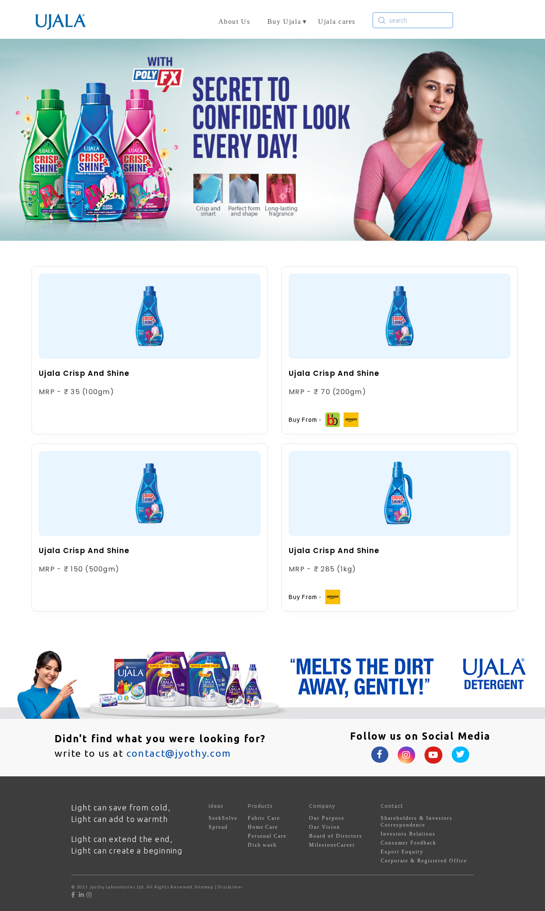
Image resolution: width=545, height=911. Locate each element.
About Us (234, 21)
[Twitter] (78, 894)
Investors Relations (408, 834)
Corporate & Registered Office (424, 861)
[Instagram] (89, 894)
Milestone (323, 845)
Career (346, 845)
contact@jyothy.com (178, 753)
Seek (215, 818)
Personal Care (267, 836)
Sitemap (204, 887)
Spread (218, 827)
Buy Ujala (284, 21)
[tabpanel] (272, 140)
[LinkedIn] (82, 894)
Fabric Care (264, 818)
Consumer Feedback (408, 843)
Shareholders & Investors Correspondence (417, 821)
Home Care (263, 827)
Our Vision (324, 827)
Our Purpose (326, 818)
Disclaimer (230, 887)
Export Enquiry (402, 852)
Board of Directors (335, 836)
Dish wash (262, 845)
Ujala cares (337, 21)
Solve (230, 818)
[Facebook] (74, 894)
